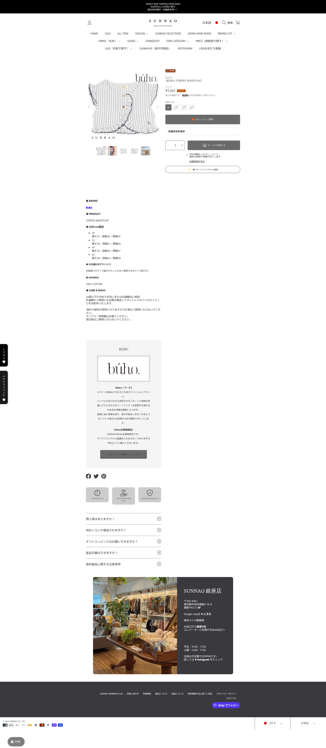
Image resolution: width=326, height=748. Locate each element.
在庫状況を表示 (176, 131)
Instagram (203, 659)
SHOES (131, 41)
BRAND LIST (225, 33)
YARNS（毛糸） (108, 41)
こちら (207, 614)
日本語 (206, 22)
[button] (228, 22)
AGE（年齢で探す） (117, 48)
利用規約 (147, 693)
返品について (177, 693)
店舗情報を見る (197, 161)
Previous (89, 106)
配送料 (185, 95)
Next (157, 106)
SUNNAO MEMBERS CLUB (111, 693)
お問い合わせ (133, 693)
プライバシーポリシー (226, 693)
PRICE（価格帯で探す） (210, 41)
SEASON (140, 33)
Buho (89, 207)
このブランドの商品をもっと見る (123, 454)
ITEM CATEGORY (176, 41)
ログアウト (232, 698)
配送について (161, 693)
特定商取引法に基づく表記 (200, 693)
